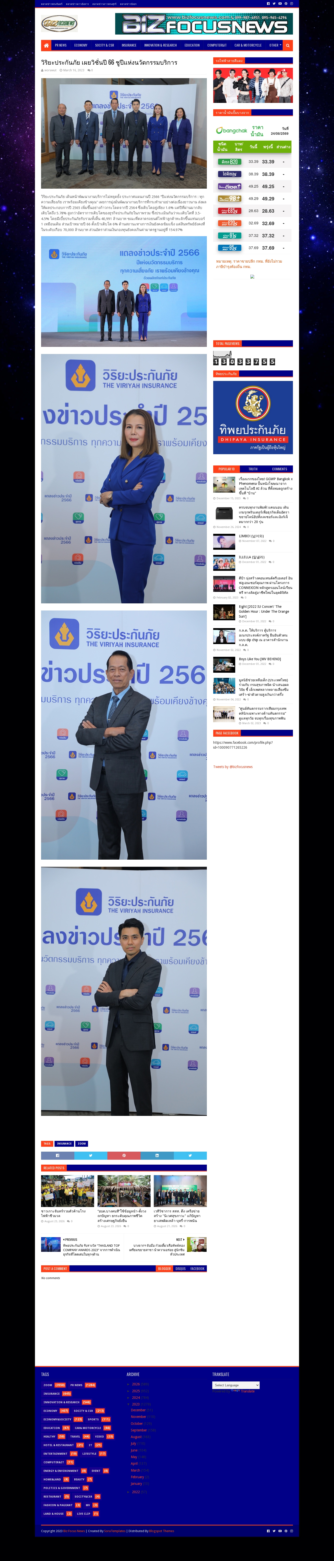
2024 (136, 1398)
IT (90, 1445)
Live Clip (83, 1513)
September (139, 1430)
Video (99, 1436)
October (137, 1424)
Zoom (82, 1143)
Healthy (49, 1436)
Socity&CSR (83, 1496)
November (139, 1417)
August (137, 1437)
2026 (136, 1384)
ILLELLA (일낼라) (252, 557)
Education (192, 45)
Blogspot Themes (161, 1531)
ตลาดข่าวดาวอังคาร (77, 4)
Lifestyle (89, 1453)
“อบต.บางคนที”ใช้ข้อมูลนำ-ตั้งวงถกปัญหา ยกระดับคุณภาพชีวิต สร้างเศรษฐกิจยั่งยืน (122, 1216)
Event (96, 1471)
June (134, 1450)
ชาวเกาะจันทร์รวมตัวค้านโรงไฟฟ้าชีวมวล (63, 1213)
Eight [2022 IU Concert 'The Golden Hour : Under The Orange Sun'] (264, 611)
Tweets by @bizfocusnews (233, 767)
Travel (75, 1436)
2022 (136, 1492)
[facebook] (268, 3)
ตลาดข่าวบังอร (128, 4)
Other (273, 45)
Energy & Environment (61, 1471)
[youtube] (280, 3)
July (134, 1443)
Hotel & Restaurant (59, 1445)
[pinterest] (286, 3)
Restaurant (52, 1496)
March (136, 1470)
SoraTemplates (114, 1531)
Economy (80, 45)
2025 (136, 1391)
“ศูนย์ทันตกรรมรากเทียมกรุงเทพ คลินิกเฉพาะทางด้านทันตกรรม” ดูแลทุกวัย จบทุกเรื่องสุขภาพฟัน (262, 713)
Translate (248, 1391)
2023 (136, 1404)
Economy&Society (57, 1419)
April (135, 1463)
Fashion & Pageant (58, 1505)
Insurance (129, 45)
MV (88, 1505)
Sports (93, 1419)
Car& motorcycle (88, 1428)
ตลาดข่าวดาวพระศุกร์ (104, 4)
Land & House (54, 1513)
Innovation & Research (160, 45)
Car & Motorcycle (248, 45)
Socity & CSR (104, 45)
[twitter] (274, 3)
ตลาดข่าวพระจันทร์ (51, 4)
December (139, 1410)
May (134, 1457)
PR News (61, 45)
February (138, 1477)
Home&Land (52, 1479)
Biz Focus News (74, 1531)
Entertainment (55, 1453)
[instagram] (291, 3)
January (137, 1484)
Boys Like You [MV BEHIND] (260, 659)
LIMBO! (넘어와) (251, 536)
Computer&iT (217, 45)
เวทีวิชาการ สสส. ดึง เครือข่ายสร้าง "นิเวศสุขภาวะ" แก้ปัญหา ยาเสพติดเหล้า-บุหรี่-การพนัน (177, 1216)
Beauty (79, 1479)
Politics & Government (62, 1488)
